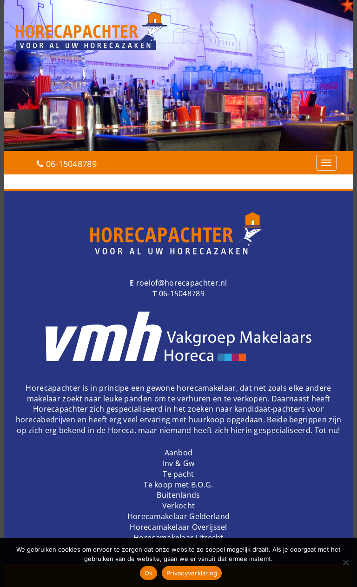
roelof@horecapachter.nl (180, 283)
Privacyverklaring (191, 573)
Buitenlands (178, 495)
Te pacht (178, 474)
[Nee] (345, 562)
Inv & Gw (178, 463)
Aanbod (179, 452)
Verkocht (178, 505)
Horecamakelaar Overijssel (178, 527)
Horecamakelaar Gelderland (178, 516)
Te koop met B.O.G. (178, 485)
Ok (149, 573)
